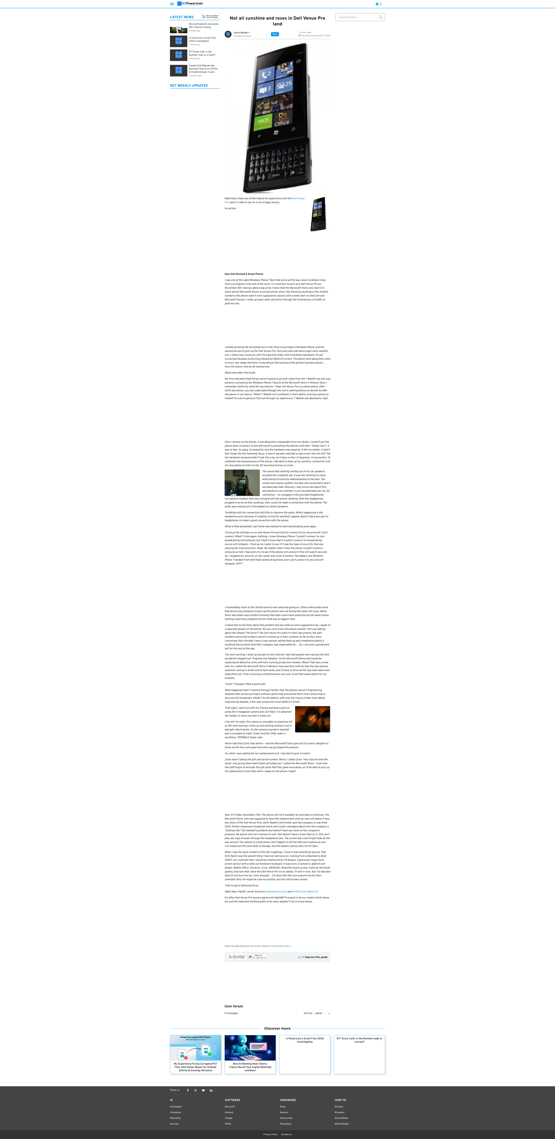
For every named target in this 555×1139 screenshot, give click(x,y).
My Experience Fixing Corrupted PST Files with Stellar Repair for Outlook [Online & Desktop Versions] (195, 1067)
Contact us (286, 1134)
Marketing (175, 1118)
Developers (176, 1106)
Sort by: (308, 1013)
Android (229, 1112)
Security (174, 1124)
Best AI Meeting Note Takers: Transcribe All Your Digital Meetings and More (250, 1067)
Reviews (339, 1106)
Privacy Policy (270, 1134)
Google (228, 1118)
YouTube (203, 1090)
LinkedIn (211, 1090)
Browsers (340, 1112)
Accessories (286, 1118)
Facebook (187, 1090)
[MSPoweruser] (190, 4)
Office (228, 1124)
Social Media (341, 1118)
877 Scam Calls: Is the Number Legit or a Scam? (359, 1040)
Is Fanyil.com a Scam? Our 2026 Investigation (305, 1040)
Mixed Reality (342, 1124)
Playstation (285, 1124)
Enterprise (175, 1112)
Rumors (284, 1112)
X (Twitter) (195, 1090)
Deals (283, 1106)
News (275, 34)
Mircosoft (230, 1106)
